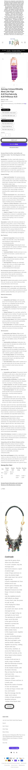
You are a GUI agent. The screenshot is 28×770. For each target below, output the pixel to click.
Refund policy (23, 763)
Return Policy (6, 732)
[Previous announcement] (2, 17)
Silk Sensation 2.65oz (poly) (9, 112)
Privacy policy (7, 765)
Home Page (5, 729)
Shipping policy (22, 765)
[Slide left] (11, 85)
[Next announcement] (25, 17)
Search (4, 723)
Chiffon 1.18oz (5, 109)
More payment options (14, 147)
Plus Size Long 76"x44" (7, 129)
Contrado (9, 706)
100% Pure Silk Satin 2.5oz (8, 115)
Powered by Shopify (16, 763)
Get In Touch (5, 726)
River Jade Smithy (8, 763)
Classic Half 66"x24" (7, 126)
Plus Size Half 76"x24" (7, 123)
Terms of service (14, 765)
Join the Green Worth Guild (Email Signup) (12, 720)
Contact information (14, 767)
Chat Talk (5, 742)
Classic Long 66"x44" (7, 120)
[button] (2, 42)
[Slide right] (16, 85)
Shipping (2, 101)
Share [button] (3, 488)
